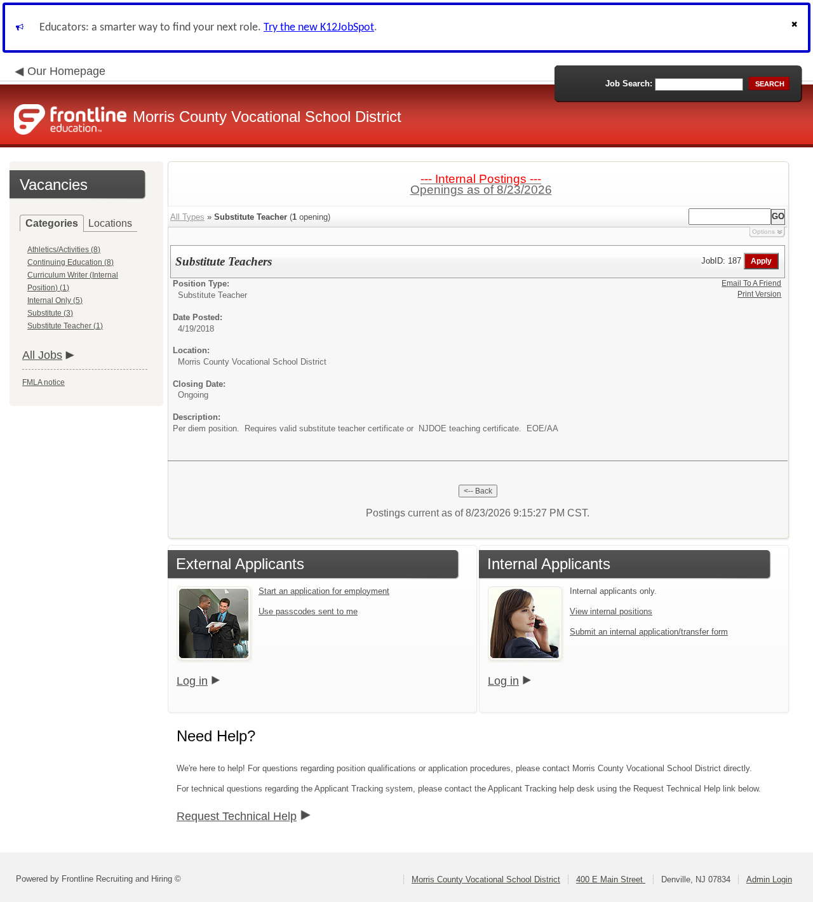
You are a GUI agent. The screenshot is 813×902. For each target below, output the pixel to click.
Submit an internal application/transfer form (649, 631)
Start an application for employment (324, 591)
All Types (187, 217)
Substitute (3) (50, 313)
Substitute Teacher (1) (65, 325)
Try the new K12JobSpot (319, 28)
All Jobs (42, 355)
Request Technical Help (237, 816)
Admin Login (769, 879)
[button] (795, 27)
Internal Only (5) (55, 300)
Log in (192, 681)
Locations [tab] (110, 223)
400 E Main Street (610, 879)
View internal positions (611, 611)
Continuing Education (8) (70, 262)
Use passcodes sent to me (308, 611)
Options (763, 231)
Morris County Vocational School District (486, 879)
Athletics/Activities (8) (63, 249)
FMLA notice (43, 382)
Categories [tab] (51, 223)
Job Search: (628, 83)
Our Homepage (66, 71)
